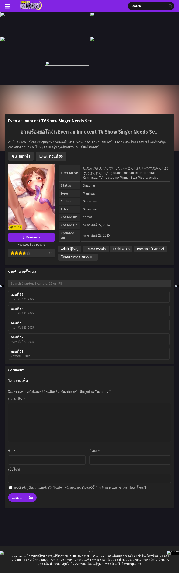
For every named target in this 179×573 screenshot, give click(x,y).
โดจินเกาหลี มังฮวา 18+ (78, 257)
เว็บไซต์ (14, 469)
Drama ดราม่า (96, 249)
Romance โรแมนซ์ (150, 249)
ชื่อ (11, 451)
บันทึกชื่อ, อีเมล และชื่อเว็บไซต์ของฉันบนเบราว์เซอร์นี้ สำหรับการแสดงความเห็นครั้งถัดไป (81, 488)
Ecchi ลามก (121, 249)
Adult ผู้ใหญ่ (69, 249)
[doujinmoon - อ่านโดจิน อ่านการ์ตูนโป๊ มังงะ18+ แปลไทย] (31, 9)
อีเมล (95, 451)
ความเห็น (16, 399)
